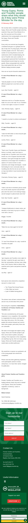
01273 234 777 (9, 462)
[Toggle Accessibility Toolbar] (25, 520)
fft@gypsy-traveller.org (12, 466)
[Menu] (5, 481)
